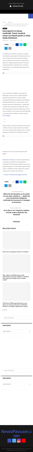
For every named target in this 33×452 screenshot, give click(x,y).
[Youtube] (24, 441)
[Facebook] (9, 441)
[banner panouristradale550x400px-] (16, 73)
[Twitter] (14, 441)
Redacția (6, 40)
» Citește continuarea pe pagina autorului (15, 174)
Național (5, 28)
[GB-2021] (16, 136)
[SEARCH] (28, 318)
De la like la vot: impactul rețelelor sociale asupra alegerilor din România (16, 212)
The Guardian (6, 115)
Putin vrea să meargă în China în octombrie (16, 251)
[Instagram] (19, 441)
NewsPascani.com (16, 433)
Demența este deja (8, 160)
